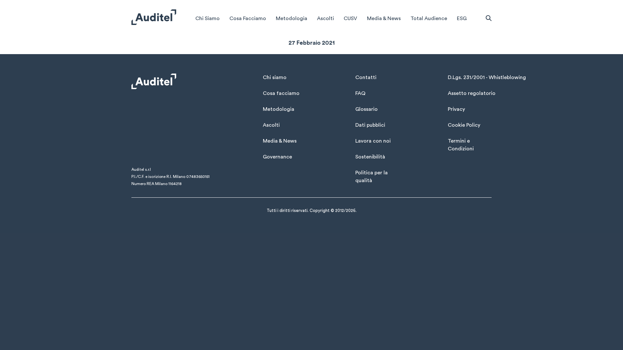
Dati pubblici (370, 125)
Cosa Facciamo (247, 18)
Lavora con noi (373, 141)
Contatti (365, 77)
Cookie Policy (464, 125)
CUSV (350, 18)
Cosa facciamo (281, 93)
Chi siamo (275, 77)
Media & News (384, 18)
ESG (462, 18)
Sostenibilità (370, 156)
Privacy (456, 109)
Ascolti (325, 18)
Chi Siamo (207, 18)
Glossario (366, 109)
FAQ (360, 93)
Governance (277, 156)
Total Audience (428, 18)
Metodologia (291, 18)
